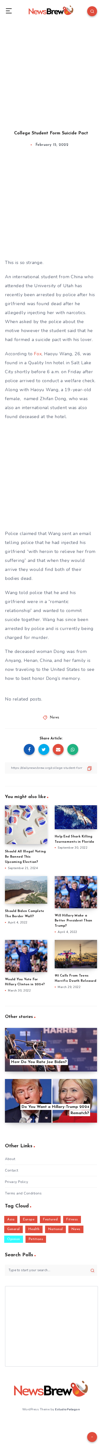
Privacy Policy (16, 1181)
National (55, 1229)
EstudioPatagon (67, 1409)
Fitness (72, 1219)
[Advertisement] (51, 71)
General (13, 1229)
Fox (38, 354)
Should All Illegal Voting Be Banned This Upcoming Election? (25, 857)
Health (34, 1229)
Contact (11, 1170)
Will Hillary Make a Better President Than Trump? (73, 921)
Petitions (35, 1239)
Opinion (13, 1239)
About (10, 1159)
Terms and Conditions (23, 1193)
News (54, 718)
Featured (50, 1219)
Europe (28, 1219)
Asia (10, 1219)
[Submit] (92, 1270)
